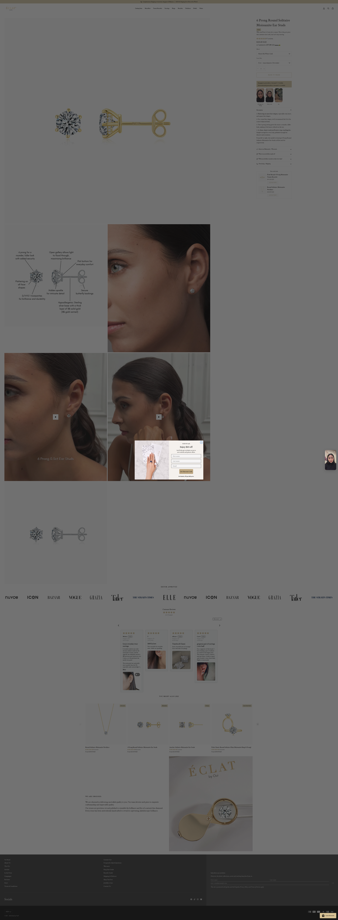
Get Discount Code (186, 471)
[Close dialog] (201, 442)
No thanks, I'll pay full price (186, 476)
